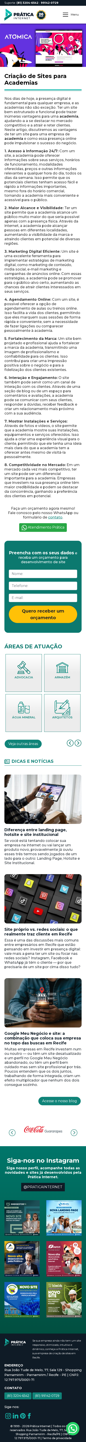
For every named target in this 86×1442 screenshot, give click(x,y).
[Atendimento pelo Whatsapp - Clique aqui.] (72, 1428)
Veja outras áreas (23, 744)
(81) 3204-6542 (18, 1396)
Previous (12, 1133)
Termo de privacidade (57, 1438)
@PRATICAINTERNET (43, 1187)
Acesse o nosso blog (59, 1101)
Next (73, 1133)
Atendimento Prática (45, 527)
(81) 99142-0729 (47, 1396)
